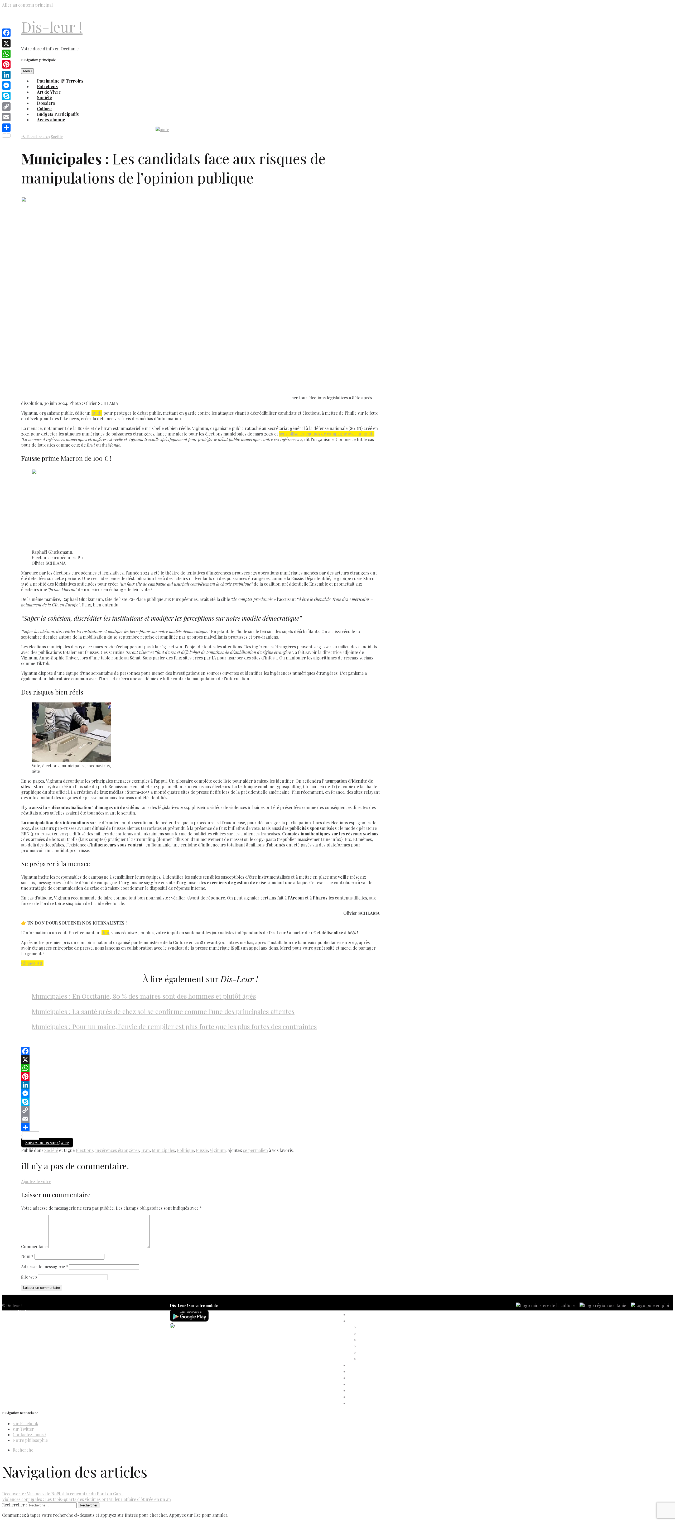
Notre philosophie (30, 1440)
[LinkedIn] (200, 1085)
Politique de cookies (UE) (22, 1324)
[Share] (200, 1127)
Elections (84, 1150)
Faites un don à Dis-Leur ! (368, 1378)
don (105, 932)
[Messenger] (200, 1093)
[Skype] (200, 1102)
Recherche (23, 1450)
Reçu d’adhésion (372, 1359)
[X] (200, 1059)
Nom (27, 1256)
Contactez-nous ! (29, 1434)
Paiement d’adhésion (375, 1352)
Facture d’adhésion (374, 1340)
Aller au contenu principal (27, 5)
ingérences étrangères (117, 1150)
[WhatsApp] (200, 1068)
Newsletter (11, 1343)
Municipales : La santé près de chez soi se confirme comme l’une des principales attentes (163, 1011)
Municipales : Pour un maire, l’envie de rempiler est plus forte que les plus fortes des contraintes (174, 1026)
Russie (202, 1150)
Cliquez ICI (31, 963)
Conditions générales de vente (26, 1330)
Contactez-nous (15, 1337)
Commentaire (34, 1246)
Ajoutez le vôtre (36, 1181)
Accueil (354, 1314)
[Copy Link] (200, 1110)
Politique (185, 1150)
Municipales (163, 1150)
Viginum (218, 1150)
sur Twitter (23, 1429)
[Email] (200, 1118)
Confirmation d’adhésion (379, 1333)
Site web (29, 1277)
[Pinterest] (200, 1076)
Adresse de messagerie (44, 1266)
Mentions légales (15, 1311)
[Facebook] (200, 1051)
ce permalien (255, 1150)
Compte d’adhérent (364, 1321)
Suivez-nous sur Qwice (47, 1142)
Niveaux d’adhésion (374, 1346)
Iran (145, 1150)
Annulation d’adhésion (377, 1327)
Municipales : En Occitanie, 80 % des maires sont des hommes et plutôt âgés (144, 996)
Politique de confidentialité (23, 1318)
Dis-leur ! (52, 26)
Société (57, 136)
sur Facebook (25, 1423)
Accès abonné (51, 119)
